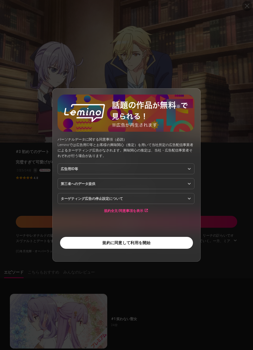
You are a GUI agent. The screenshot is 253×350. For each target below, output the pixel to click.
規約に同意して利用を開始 (126, 242)
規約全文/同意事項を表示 (123, 210)
